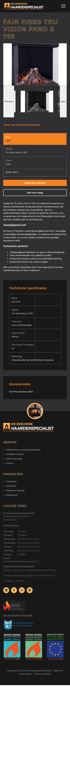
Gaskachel (11, 486)
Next (63, 101)
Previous (9, 101)
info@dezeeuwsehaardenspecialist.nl (21, 561)
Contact (9, 463)
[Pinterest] (30, 590)
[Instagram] (22, 590)
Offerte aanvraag (14, 458)
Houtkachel (11, 481)
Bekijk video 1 (12, 172)
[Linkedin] (6, 590)
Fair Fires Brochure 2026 (21, 391)
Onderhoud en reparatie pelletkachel (23, 450)
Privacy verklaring (42, 674)
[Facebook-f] (14, 590)
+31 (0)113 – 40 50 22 (13, 581)
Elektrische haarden (15, 490)
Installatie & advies (15, 454)
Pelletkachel (11, 495)
